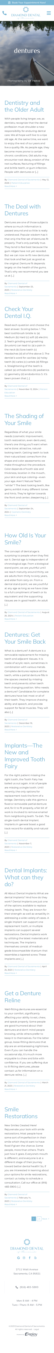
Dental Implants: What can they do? (25, 877)
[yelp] (35, 1257)
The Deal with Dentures (22, 210)
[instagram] (24, 1257)
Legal (36, 1329)
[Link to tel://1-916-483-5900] (4, 13)
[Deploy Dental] (31, 1334)
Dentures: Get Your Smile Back (25, 638)
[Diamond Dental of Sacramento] (25, 7)
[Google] (18, 1257)
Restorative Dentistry (21, 290)
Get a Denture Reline (22, 996)
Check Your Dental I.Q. (18, 312)
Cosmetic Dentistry (21, 512)
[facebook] (29, 1257)
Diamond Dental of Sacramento (24, 179)
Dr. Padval (34, 80)
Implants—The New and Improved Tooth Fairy (24, 756)
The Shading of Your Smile (24, 419)
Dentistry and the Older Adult (24, 106)
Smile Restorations (21, 1113)
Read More (9, 186)
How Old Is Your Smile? (25, 539)
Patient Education (20, 183)
